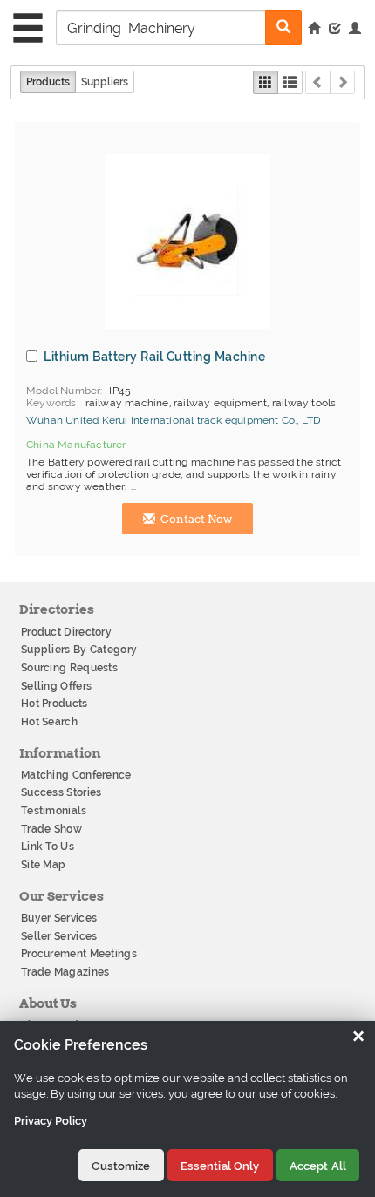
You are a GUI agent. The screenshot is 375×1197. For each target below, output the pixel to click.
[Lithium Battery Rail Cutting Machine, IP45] (187, 241)
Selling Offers (56, 686)
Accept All (318, 1166)
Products (48, 82)
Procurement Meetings (79, 954)
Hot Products (54, 703)
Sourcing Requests (69, 668)
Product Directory (66, 632)
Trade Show (51, 829)
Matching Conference (76, 775)
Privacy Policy (50, 1120)
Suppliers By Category (79, 649)
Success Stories (61, 792)
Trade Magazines (65, 972)
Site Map (43, 865)
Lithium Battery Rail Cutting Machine (154, 357)
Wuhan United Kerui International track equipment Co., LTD (173, 420)
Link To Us (47, 846)
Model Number (63, 390)
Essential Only (220, 1166)
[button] (355, 29)
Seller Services (59, 936)
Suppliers (104, 82)
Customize (121, 1166)
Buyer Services (59, 918)
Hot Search (49, 722)
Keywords (51, 403)
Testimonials (54, 811)
